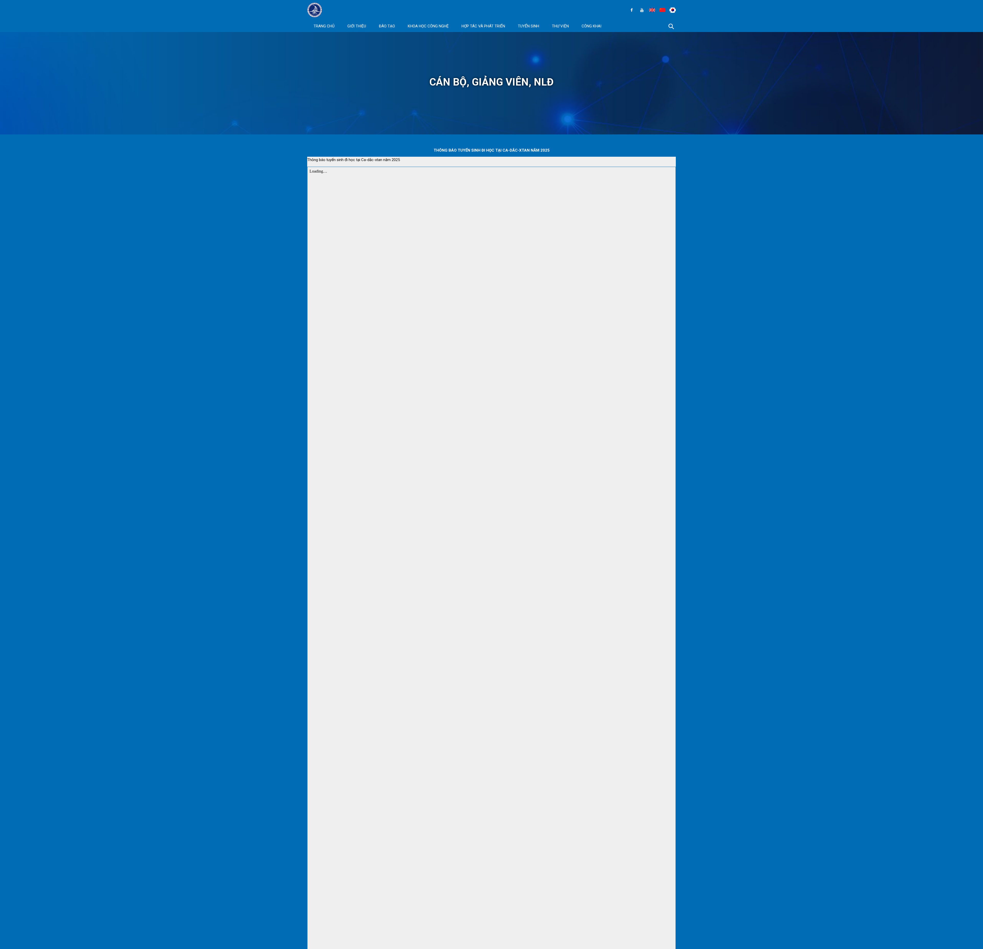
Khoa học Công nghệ (428, 26)
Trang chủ (324, 26)
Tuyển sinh (528, 26)
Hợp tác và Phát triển (483, 26)
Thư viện (560, 26)
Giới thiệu (356, 26)
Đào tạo (387, 26)
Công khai (591, 26)
